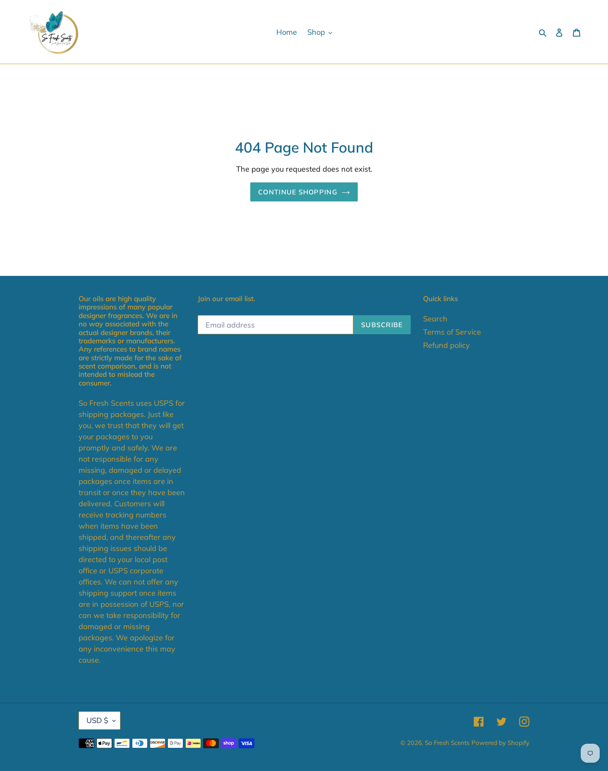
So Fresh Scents (447, 743)
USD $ (97, 720)
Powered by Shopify (500, 743)
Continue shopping (298, 192)
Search (435, 318)
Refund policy (446, 345)
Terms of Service (452, 332)
